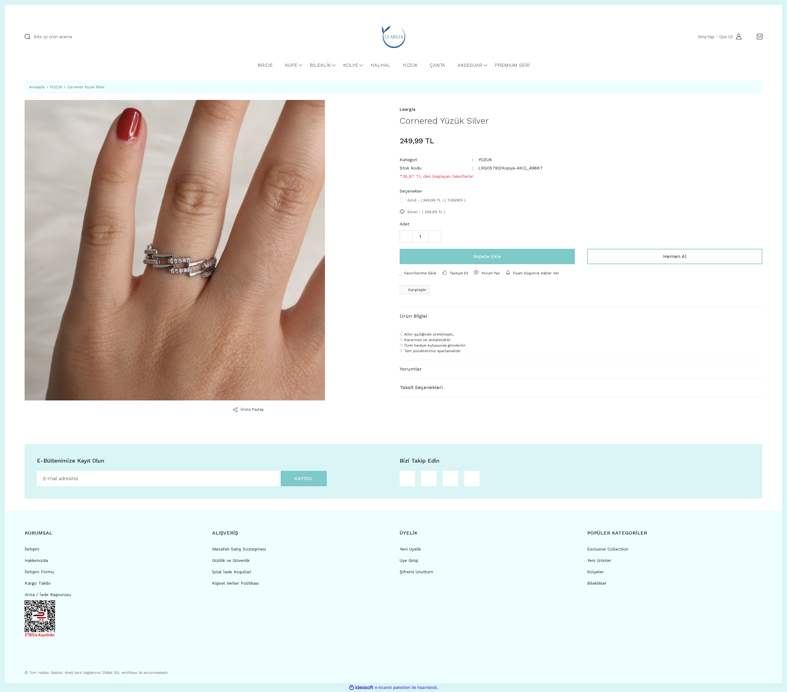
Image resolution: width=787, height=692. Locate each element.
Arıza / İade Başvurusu (48, 594)
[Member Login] (737, 37)
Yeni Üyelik (410, 549)
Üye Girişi (409, 560)
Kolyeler (595, 571)
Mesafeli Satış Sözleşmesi (239, 549)
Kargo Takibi (37, 583)
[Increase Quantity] (435, 236)
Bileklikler (597, 583)
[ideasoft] (361, 687)
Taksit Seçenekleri (421, 387)
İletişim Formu (39, 571)
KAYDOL (303, 478)
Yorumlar (411, 369)
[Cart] (758, 37)
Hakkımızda (36, 560)
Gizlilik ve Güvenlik (231, 560)
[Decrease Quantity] (406, 236)
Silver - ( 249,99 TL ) (426, 212)
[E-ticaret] (393, 687)
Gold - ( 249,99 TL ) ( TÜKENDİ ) (436, 200)
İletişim (32, 549)
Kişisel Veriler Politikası (235, 583)
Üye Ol (726, 36)
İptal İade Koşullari (231, 571)
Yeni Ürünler (599, 560)
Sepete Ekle (487, 256)
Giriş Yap (706, 36)
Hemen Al (674, 256)
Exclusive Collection (607, 549)
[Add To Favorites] (418, 273)
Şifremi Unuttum (416, 571)
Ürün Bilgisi (413, 316)
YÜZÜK (485, 159)
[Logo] (393, 36)
